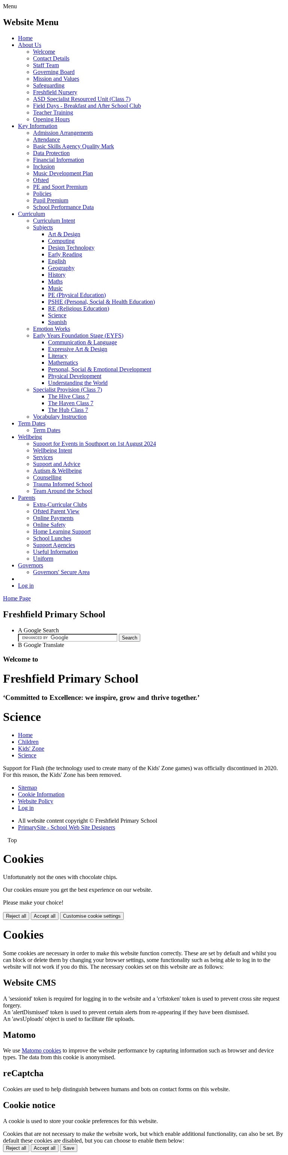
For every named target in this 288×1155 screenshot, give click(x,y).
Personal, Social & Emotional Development (99, 369)
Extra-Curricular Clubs (60, 504)
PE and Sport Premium (60, 187)
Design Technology (71, 247)
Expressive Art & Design (77, 349)
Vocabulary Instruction (60, 416)
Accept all (45, 916)
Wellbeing (30, 437)
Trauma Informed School (62, 484)
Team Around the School (62, 491)
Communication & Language (82, 342)
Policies (42, 193)
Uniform (43, 558)
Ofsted (41, 180)
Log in (26, 585)
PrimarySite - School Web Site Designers (66, 827)
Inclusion (44, 166)
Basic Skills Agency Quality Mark (73, 146)
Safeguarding (48, 85)
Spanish (57, 322)
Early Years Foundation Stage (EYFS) (78, 335)
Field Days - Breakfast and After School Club (87, 106)
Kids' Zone (31, 748)
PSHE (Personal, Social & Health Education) (101, 302)
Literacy (58, 356)
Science (57, 315)
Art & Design (64, 234)
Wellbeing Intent (52, 450)
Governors (30, 565)
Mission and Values (56, 78)
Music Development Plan (63, 173)
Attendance (46, 139)
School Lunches (52, 538)
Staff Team (46, 65)
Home (25, 38)
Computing (61, 241)
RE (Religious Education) (78, 308)
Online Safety (49, 525)
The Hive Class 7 (68, 396)
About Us (29, 45)
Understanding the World (78, 383)
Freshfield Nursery (55, 92)
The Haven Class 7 (70, 403)
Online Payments (53, 518)
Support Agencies (54, 545)
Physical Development (74, 376)
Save (68, 1148)
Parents (26, 498)
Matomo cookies (41, 1050)
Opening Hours (51, 119)
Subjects (43, 227)
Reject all (16, 916)
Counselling (47, 477)
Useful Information (55, 552)
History (57, 274)
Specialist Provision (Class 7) (67, 389)
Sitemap (27, 787)
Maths (55, 281)
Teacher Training (53, 112)
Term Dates (31, 423)
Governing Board (54, 72)
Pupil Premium (50, 200)
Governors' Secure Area (61, 572)
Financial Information (58, 160)
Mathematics (63, 362)
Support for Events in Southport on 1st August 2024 (94, 443)
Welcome (44, 51)
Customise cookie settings (92, 916)
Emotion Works (51, 329)
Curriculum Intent (54, 220)
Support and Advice (56, 464)
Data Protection (51, 153)
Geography (61, 268)
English (57, 261)
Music (55, 288)
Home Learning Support (62, 531)
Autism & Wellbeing (57, 470)
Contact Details (51, 58)
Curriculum (31, 214)
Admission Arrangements (63, 133)
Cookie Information (41, 794)
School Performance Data (63, 207)
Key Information (37, 126)
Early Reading (65, 254)
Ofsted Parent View (56, 511)
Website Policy (35, 801)
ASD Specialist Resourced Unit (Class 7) (81, 99)
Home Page (17, 598)
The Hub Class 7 (68, 410)
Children (28, 742)
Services (43, 457)
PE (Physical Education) (77, 295)
